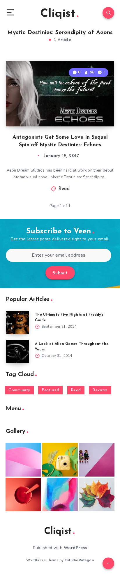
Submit (60, 273)
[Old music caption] (96, 460)
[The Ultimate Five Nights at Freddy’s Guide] (17, 322)
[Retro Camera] (60, 460)
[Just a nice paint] (60, 494)
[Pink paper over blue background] (23, 460)
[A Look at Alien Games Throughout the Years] (17, 351)
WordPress (75, 548)
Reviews (100, 390)
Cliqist (57, 14)
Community (19, 390)
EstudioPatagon (79, 560)
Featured (50, 390)
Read (64, 189)
